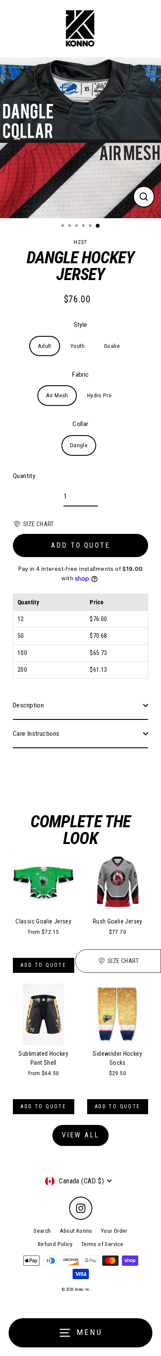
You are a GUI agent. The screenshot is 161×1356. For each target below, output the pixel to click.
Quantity (24, 476)
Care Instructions (36, 733)
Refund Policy (55, 1243)
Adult (45, 345)
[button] (33, 524)
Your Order (114, 1230)
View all (81, 1135)
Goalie (112, 345)
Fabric (80, 374)
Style (81, 325)
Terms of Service (102, 1243)
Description (28, 705)
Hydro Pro (99, 395)
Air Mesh (57, 395)
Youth (77, 345)
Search (42, 1230)
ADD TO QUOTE (80, 545)
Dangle (79, 445)
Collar (80, 424)
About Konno (76, 1230)
